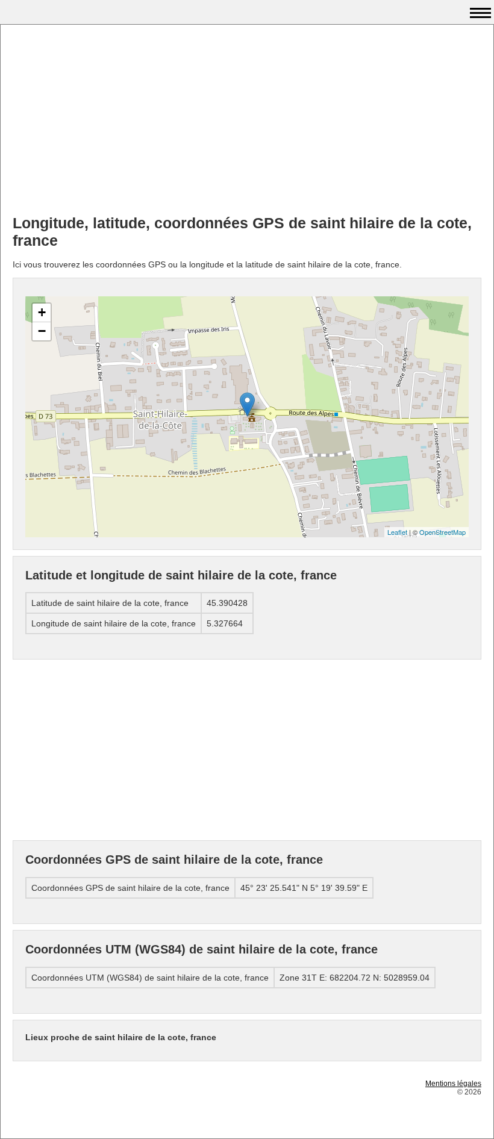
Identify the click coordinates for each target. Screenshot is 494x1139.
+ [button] (42, 312)
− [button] (42, 331)
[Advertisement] (247, 121)
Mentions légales (453, 1083)
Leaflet (397, 532)
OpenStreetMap (442, 532)
